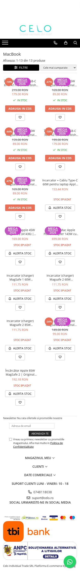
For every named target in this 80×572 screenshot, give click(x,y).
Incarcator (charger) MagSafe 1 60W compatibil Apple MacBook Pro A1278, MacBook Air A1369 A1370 (20, 277)
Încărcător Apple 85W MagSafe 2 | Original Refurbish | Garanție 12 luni (20, 372)
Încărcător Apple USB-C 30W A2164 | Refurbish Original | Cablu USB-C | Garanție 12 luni (60, 133)
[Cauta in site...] (75, 43)
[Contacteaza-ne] (55, 43)
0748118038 (42, 492)
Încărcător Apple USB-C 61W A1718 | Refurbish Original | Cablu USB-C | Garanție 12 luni (20, 83)
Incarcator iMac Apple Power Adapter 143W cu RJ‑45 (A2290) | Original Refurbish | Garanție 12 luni (60, 232)
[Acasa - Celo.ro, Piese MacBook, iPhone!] (40, 30)
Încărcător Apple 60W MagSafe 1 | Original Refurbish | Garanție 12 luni (20, 133)
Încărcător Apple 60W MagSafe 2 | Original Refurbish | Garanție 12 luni (60, 323)
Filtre (22, 67)
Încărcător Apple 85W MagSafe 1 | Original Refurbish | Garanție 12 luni (60, 83)
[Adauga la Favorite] (20, 117)
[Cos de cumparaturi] (65, 43)
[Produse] (5, 44)
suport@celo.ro (42, 498)
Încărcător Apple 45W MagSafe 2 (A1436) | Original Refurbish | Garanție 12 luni (20, 232)
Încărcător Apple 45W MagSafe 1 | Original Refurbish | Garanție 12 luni (20, 182)
